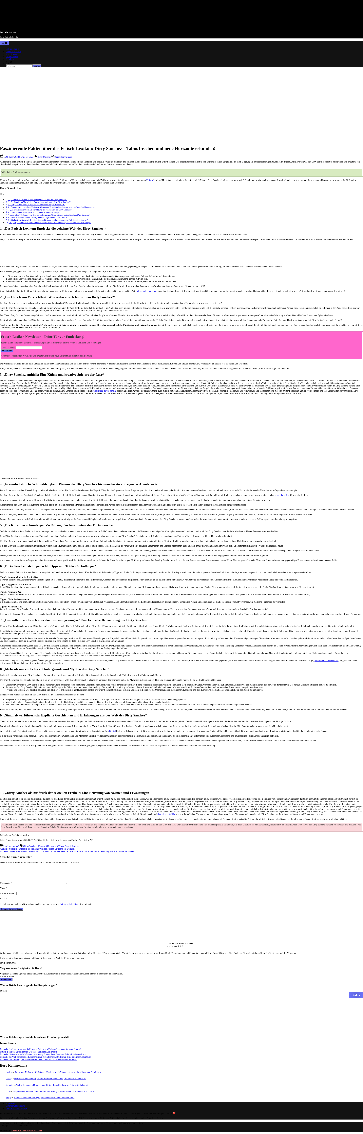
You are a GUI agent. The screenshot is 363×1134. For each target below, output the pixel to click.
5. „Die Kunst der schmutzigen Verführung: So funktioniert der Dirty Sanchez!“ (40, 210)
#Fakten (41, 846)
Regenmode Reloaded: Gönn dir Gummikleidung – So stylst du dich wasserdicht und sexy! (54, 1091)
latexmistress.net (8, 32)
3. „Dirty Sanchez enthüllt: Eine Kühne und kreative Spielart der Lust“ (36, 205)
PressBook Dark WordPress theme (26, 1130)
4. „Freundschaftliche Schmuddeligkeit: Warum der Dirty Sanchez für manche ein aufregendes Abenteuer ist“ (51, 207)
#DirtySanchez (29, 846)
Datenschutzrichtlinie (69, 904)
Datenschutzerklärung (15, 1106)
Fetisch (149, 180)
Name (3, 888)
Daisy (8, 1078)
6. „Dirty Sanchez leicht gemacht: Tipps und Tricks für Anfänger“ (34, 212)
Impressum (10, 1103)
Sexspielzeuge (12, 54)
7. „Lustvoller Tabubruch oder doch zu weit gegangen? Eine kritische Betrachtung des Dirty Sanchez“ (48, 215)
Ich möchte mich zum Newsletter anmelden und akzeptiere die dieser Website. (47, 904)
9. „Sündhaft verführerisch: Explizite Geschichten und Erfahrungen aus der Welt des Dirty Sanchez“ (48, 220)
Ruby (8, 1097)
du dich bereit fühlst (166, 814)
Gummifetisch (12, 56)
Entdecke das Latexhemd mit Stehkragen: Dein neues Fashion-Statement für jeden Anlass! (40, 1049)
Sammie (9, 1085)
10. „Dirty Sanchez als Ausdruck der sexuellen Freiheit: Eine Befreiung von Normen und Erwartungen (50, 222)
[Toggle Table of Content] (2, 194)
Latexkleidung (12, 49)
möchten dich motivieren (147, 291)
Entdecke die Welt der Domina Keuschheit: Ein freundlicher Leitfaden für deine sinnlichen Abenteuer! (45, 1057)
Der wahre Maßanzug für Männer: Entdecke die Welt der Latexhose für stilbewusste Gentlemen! (58, 1072)
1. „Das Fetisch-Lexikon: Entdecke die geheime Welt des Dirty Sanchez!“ (37, 199)
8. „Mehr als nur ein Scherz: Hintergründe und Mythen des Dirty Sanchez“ (38, 217)
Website (3, 898)
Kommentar (6, 883)
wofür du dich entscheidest (326, 660)
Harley (9, 1072)
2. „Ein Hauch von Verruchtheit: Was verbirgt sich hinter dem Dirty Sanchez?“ (39, 202)
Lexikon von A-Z (13, 51)
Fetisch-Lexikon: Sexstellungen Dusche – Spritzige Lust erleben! (29, 1052)
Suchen (3, 991)
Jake (8, 1091)
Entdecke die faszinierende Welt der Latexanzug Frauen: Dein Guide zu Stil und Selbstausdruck (43, 1054)
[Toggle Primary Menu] (4, 43)
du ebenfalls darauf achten (104, 391)
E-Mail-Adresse (8, 347)
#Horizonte (51, 846)
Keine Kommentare (63, 157)
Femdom (10, 59)
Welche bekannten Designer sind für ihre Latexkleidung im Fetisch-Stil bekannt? (50, 1078)
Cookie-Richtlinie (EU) (16, 1108)
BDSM (112, 731)
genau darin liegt (282, 495)
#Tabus (60, 846)
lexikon (75, 846)
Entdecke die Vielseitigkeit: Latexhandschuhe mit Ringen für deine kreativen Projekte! (38, 1059)
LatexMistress (44, 157)
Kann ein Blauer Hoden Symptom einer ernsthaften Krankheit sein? (44, 1097)
